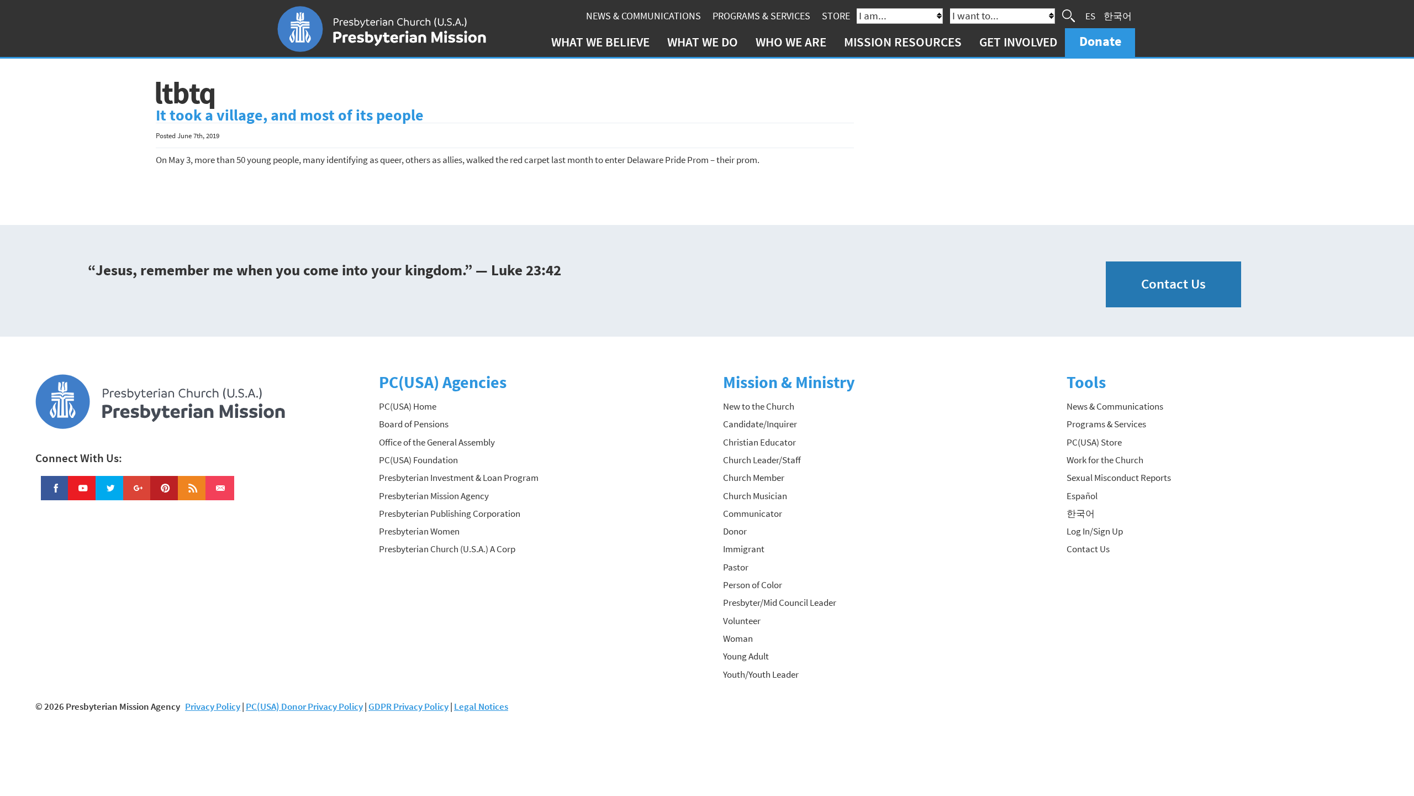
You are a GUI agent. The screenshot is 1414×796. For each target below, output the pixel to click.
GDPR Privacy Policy (408, 706)
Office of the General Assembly (437, 442)
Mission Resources (903, 42)
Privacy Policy (212, 706)
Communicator (752, 513)
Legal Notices (481, 706)
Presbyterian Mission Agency (434, 496)
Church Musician (755, 496)
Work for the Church (1105, 460)
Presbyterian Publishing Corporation (449, 513)
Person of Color (752, 585)
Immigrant (743, 549)
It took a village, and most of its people (290, 115)
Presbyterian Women (419, 531)
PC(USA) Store (1094, 442)
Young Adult (746, 656)
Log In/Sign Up (1095, 531)
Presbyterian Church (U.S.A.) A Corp (447, 549)
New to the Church (758, 406)
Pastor (735, 567)
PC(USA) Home (407, 406)
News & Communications (643, 15)
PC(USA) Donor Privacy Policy (304, 706)
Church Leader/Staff (762, 460)
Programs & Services (761, 15)
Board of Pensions (414, 424)
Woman (738, 638)
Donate (1100, 41)
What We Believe (600, 42)
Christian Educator (759, 442)
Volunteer (742, 621)
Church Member (753, 478)
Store (836, 15)
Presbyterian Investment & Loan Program (459, 478)
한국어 (1118, 15)
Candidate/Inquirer (760, 424)
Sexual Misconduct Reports (1119, 478)
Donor (735, 531)
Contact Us (1173, 283)
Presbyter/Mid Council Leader (779, 602)
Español (1082, 496)
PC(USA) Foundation (418, 460)
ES (1090, 15)
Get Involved (1018, 42)
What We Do (702, 42)
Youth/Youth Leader (761, 674)
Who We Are (791, 42)
